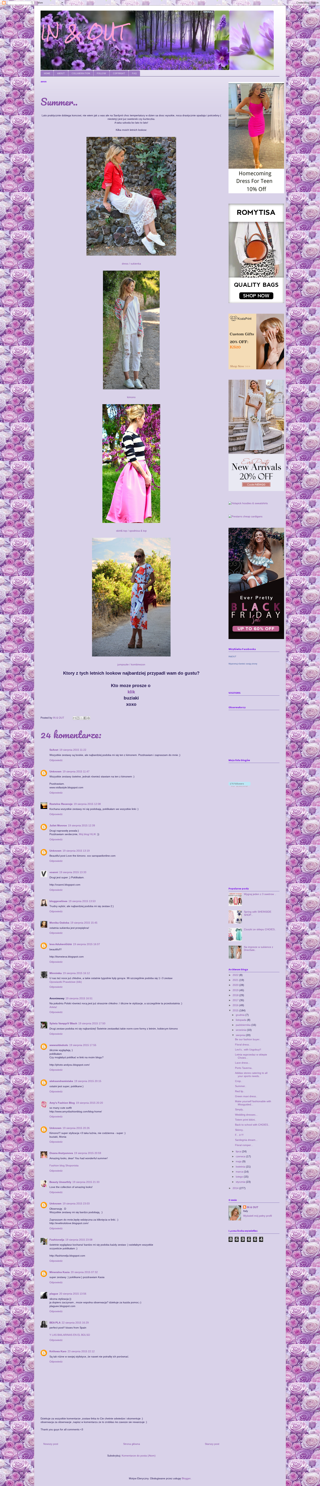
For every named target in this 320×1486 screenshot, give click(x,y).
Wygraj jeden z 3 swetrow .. (260, 894)
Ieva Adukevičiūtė (60, 944)
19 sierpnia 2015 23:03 (76, 1203)
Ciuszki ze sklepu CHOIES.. (260, 929)
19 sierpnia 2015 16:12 (76, 973)
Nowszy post (50, 1443)
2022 (236, 974)
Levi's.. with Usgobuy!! (248, 1049)
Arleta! (53, 1007)
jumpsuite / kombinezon (131, 664)
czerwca (241, 1156)
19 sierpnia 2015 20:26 (76, 1128)
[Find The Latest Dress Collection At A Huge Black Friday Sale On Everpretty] (256, 638)
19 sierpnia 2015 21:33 (85, 1181)
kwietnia (241, 1166)
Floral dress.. (242, 1044)
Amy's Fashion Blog (62, 1102)
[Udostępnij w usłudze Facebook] (85, 718)
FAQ (134, 73)
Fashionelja (56, 1239)
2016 (236, 1005)
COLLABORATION (81, 73)
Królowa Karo (57, 1351)
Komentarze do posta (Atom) (139, 1455)
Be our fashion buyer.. (248, 1039)
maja (239, 1161)
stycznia (241, 1181)
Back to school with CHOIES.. (252, 1124)
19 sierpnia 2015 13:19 (76, 850)
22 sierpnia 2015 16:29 (75, 1322)
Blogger (186, 1478)
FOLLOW (101, 73)
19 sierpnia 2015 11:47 (76, 771)
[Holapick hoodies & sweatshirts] (248, 503)
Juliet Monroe (58, 825)
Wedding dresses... (246, 1114)
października (243, 1024)
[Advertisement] (260, 1277)
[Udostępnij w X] (81, 718)
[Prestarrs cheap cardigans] (245, 516)
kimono (131, 397)
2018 (236, 995)
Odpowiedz (56, 760)
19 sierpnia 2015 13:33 (72, 872)
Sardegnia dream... (246, 1139)
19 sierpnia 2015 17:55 (82, 1045)
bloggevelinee (58, 901)
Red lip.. (240, 1091)
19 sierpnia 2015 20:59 (87, 1153)
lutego (240, 1176)
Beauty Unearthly (60, 1181)
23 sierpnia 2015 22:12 (81, 1351)
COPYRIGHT (119, 73)
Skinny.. (239, 1129)
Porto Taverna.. (244, 1067)
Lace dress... (242, 1062)
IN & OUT (83, 32)
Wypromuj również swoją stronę (243, 664)
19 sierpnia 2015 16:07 (86, 944)
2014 (236, 1188)
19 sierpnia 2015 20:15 (87, 1081)
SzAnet (53, 749)
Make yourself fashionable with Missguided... (253, 1103)
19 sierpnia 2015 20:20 (89, 1102)
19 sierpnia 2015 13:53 (82, 901)
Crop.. (238, 1081)
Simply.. (239, 1109)
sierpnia (241, 1035)
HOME (47, 73)
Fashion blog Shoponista (64, 1165)
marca (240, 1171)
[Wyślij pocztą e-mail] (74, 718)
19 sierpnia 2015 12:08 (87, 803)
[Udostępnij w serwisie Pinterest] (88, 718)
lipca (239, 1151)
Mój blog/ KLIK (87, 834)
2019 (236, 990)
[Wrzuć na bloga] (78, 718)
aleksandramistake (61, 1081)
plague (53, 1293)
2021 (236, 979)
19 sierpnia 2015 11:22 (72, 749)
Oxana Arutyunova (61, 1153)
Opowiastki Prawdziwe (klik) (65, 981)
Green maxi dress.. (246, 1096)
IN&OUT (232, 656)
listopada (241, 1019)
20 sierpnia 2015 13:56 (72, 1293)
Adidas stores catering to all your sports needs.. (251, 1074)
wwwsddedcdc (58, 1045)
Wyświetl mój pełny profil (257, 1215)
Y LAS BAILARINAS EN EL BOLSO (69, 1334)
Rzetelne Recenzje (61, 803)
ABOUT (61, 73)
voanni (53, 872)
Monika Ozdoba (59, 922)
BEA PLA (55, 1322)
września (241, 1029)
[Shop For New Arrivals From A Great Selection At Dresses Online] (256, 490)
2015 (236, 1010)
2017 (236, 1000)
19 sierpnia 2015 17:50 (91, 1023)
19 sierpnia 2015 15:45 (83, 922)
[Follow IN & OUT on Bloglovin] (240, 785)
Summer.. (240, 1086)
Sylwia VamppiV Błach (63, 1023)
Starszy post (212, 1443)
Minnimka (55, 973)
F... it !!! (239, 1134)
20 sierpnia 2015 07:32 (84, 1272)
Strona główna (131, 1443)
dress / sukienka (131, 263)
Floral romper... (244, 1145)
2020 (236, 984)
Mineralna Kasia (59, 1272)
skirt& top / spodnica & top (131, 530)
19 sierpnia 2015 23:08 (78, 1239)
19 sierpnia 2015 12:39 (81, 825)
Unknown (55, 771)
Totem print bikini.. (245, 1119)
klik (131, 691)
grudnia (240, 1014)
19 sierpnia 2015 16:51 (79, 998)
